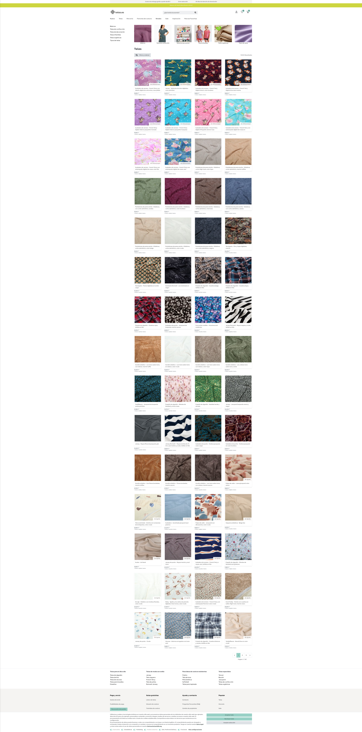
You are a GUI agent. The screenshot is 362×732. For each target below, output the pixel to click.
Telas (121, 18)
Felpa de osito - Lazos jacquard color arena (237, 484)
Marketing (139, 729)
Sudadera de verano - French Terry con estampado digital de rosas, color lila (147, 168)
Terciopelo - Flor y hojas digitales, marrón (236, 247)
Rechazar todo (229, 719)
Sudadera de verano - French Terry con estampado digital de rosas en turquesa (238, 128)
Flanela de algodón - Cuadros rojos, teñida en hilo (146, 326)
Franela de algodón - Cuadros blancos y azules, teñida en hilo (208, 642)
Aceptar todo (229, 715)
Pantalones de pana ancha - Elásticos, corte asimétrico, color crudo (177, 247)
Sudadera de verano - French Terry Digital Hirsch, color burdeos (206, 89)
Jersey (148, 675)
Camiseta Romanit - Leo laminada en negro (177, 286)
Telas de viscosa (116, 679)
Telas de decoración (117, 32)
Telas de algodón (116, 675)
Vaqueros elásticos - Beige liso (235, 523)
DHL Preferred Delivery (169, 729)
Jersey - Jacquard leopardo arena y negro (237, 405)
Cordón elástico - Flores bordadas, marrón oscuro (176, 484)
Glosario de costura (152, 704)
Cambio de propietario (189, 708)
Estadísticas (128, 729)
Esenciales (116, 729)
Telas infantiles (115, 35)
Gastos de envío (115, 700)
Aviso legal (200, 724)
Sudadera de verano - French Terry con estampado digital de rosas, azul (177, 168)
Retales (158, 18)
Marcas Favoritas (190, 18)
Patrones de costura (144, 18)
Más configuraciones (195, 729)
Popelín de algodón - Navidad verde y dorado (207, 405)
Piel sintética (187, 679)
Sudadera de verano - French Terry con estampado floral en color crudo (208, 602)
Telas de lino (114, 677)
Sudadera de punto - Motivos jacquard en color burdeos (238, 445)
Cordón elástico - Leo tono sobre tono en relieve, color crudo (177, 365)
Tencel (221, 675)
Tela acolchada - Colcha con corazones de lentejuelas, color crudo (147, 523)
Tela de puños (151, 682)
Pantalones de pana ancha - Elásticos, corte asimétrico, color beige (147, 247)
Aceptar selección (229, 722)
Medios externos (152, 729)
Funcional (184, 729)
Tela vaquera (150, 677)
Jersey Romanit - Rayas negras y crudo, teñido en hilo (238, 326)
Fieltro (184, 675)
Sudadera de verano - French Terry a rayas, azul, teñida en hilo (207, 563)
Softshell (185, 682)
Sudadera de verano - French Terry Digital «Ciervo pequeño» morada (146, 128)
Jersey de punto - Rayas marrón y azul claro (177, 563)
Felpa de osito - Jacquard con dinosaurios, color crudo (205, 523)
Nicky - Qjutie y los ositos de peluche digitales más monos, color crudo (177, 602)
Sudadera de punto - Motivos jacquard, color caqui (208, 445)
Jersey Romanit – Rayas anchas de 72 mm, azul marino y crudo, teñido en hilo (177, 445)
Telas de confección (117, 29)
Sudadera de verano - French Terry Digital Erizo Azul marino (237, 89)
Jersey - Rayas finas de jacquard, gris (147, 444)
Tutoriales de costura (153, 708)
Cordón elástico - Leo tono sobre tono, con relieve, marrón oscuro (208, 484)
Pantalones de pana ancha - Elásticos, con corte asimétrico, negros (208, 247)
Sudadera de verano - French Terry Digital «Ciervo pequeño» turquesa (176, 128)
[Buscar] (195, 12)
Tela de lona (186, 677)
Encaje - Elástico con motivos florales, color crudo (147, 602)
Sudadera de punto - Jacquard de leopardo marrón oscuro (176, 326)
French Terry (150, 679)
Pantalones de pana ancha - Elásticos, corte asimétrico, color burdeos (177, 207)
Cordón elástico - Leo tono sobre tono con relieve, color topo (208, 365)
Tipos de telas (115, 40)
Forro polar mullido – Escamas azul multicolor (207, 326)
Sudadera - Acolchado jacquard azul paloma (176, 523)
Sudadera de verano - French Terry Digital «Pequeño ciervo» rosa (206, 128)
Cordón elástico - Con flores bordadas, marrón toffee (147, 484)
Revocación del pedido (118, 709)
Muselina (113, 684)
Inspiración (176, 18)
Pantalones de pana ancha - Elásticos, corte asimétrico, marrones (208, 207)
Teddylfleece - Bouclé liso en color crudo (237, 642)
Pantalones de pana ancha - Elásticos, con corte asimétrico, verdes (147, 207)
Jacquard (222, 679)
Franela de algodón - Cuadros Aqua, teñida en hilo (237, 286)
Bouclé (221, 677)
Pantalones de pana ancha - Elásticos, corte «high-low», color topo (208, 168)
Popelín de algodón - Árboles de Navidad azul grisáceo (236, 563)
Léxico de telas (151, 700)
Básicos (113, 26)
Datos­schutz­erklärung (154, 726)
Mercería (130, 18)
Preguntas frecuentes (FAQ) (191, 704)
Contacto (185, 700)
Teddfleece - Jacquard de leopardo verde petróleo (146, 405)
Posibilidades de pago (117, 704)
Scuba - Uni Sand (140, 562)
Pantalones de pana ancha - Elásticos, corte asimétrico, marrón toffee (238, 168)
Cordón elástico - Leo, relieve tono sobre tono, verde (237, 365)
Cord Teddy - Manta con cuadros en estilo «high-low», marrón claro (237, 602)
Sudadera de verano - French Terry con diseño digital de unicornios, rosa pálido (147, 89)
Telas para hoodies (116, 682)
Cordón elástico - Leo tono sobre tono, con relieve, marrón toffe (147, 365)
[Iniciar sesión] (236, 12)
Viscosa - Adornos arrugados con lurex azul (177, 642)
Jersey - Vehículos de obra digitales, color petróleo (176, 89)
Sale (166, 18)
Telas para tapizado (189, 684)
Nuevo (112, 18)
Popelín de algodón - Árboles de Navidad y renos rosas (175, 405)
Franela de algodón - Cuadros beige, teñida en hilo (207, 286)
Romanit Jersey (152, 684)
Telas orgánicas (115, 37)
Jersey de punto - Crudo (143, 641)
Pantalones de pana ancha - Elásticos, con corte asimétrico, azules (238, 207)
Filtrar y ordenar (144, 55)
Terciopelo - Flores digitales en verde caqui (147, 286)
